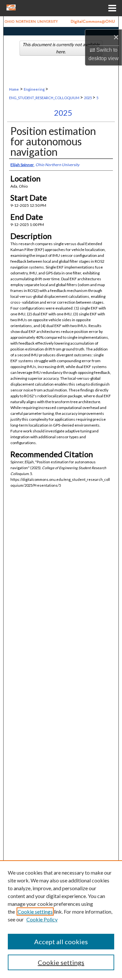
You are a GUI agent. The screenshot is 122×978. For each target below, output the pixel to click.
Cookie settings (35, 911)
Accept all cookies (61, 941)
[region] (61, 919)
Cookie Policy (42, 919)
